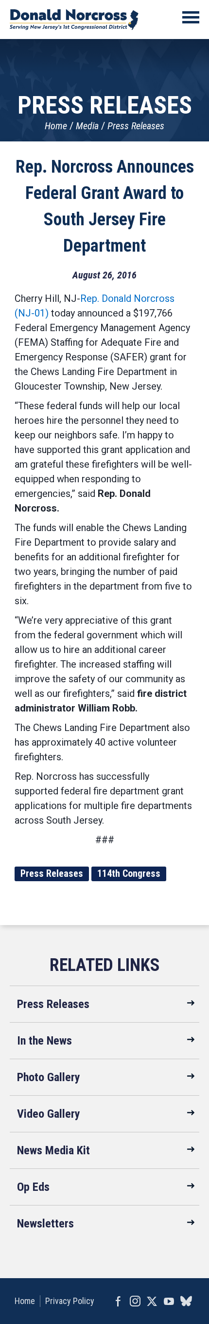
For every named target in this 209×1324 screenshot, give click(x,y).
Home (56, 126)
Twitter (151, 1301)
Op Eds (33, 1187)
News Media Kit (53, 1150)
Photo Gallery (48, 1077)
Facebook (117, 1301)
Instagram (134, 1301)
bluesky (185, 1301)
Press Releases (135, 126)
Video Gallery (48, 1114)
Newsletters (45, 1223)
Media (87, 126)
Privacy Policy (69, 1301)
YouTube (168, 1301)
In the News (44, 1040)
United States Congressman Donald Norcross (74, 19)
